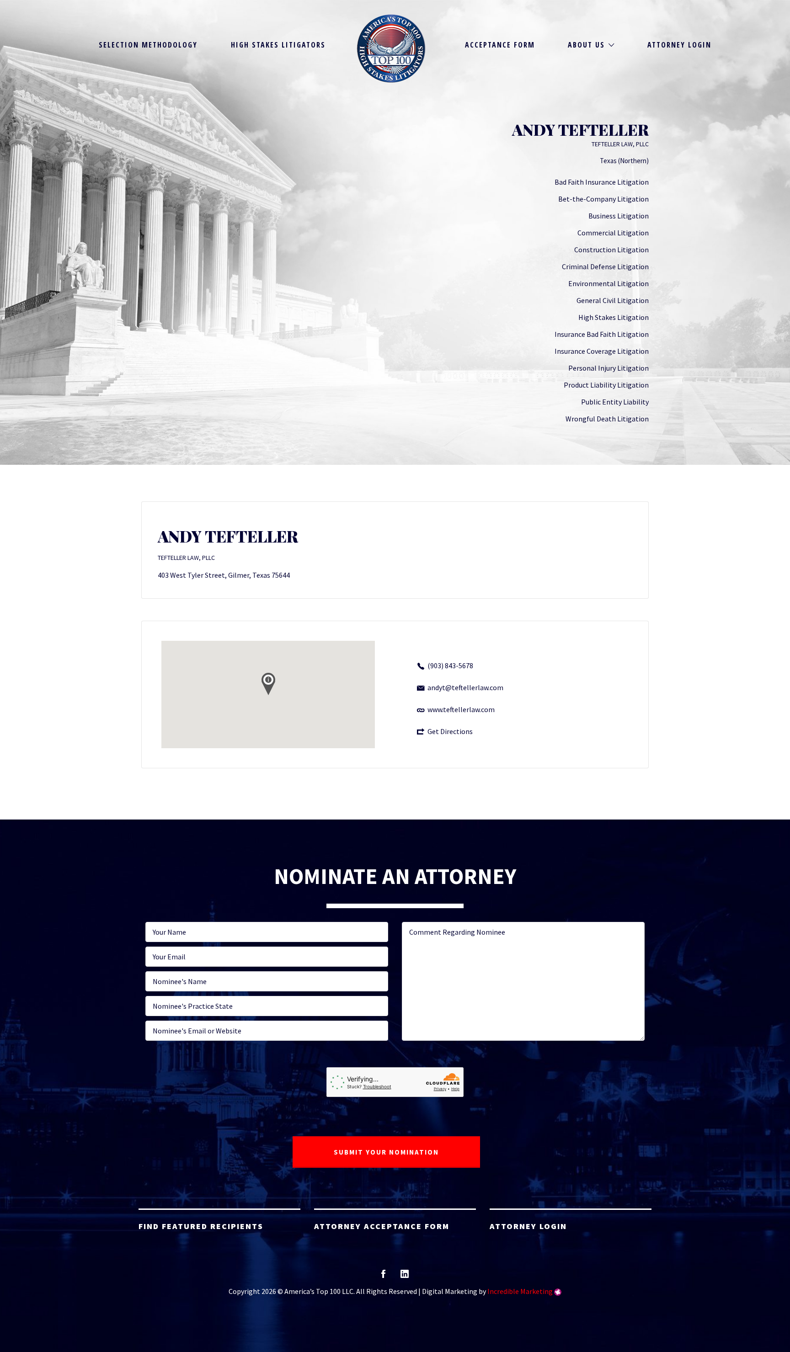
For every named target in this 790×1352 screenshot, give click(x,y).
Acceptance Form (500, 45)
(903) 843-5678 (450, 665)
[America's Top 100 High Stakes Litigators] (391, 48)
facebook (383, 1276)
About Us (586, 45)
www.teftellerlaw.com (461, 709)
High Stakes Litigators (278, 45)
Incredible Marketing (520, 1291)
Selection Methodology (148, 45)
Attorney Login (679, 45)
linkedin (404, 1276)
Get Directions (450, 731)
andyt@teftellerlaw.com (465, 687)
